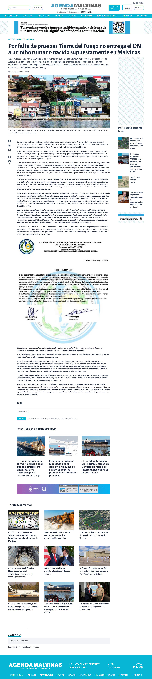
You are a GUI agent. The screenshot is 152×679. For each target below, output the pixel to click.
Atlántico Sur (86, 16)
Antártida (72, 16)
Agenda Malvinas (14, 39)
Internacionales (11, 16)
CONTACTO (38, 8)
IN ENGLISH (127, 8)
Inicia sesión (13, 647)
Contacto (114, 667)
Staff (111, 664)
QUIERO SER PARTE (114, 8)
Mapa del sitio (78, 667)
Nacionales (27, 16)
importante (22, 411)
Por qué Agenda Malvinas (85, 664)
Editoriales (127, 16)
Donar (139, 664)
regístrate (24, 647)
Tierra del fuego (43, 16)
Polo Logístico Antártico (107, 16)
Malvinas (59, 16)
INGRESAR (138, 8)
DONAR (21, 419)
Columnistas (142, 16)
